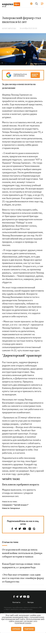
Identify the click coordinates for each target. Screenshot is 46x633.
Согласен (16, 629)
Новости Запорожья (11, 508)
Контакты (16, 602)
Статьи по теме (10, 542)
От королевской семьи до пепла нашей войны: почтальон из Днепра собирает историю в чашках (22, 553)
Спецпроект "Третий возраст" (15, 505)
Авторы (30, 602)
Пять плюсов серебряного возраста (20, 485)
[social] (12, 528)
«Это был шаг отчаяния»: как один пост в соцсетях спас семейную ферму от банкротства (23, 578)
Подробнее (29, 629)
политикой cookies (23, 623)
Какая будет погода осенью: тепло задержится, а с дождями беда (21, 565)
